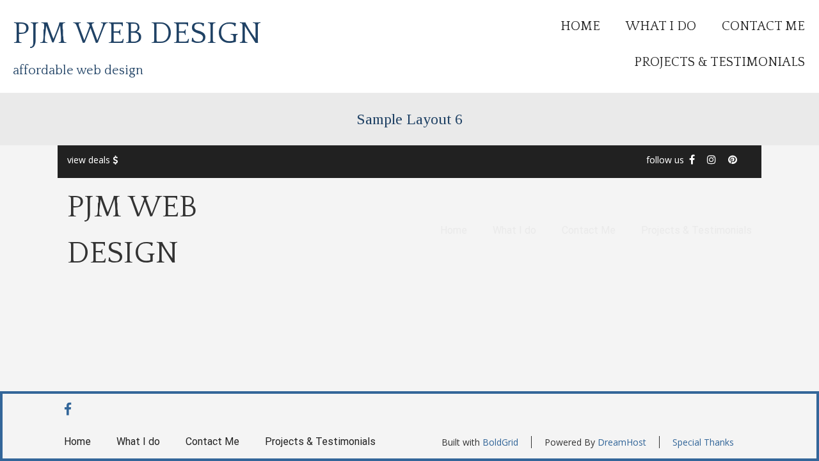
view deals (90, 160)
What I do (661, 26)
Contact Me (763, 26)
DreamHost (622, 442)
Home (580, 26)
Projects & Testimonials (719, 62)
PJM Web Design (137, 34)
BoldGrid (500, 442)
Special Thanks (703, 442)
